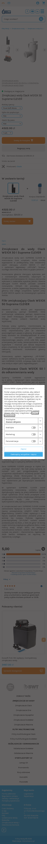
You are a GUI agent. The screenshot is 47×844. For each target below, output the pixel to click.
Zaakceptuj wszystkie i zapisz (23, 454)
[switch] (33, 428)
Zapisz (23, 449)
